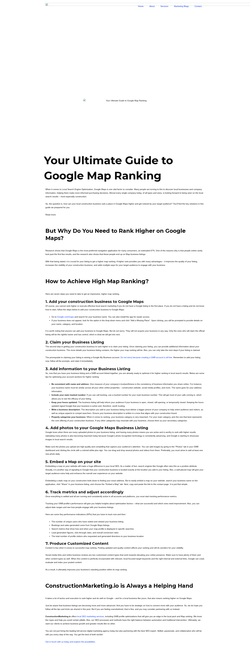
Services (164, 6)
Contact (198, 6)
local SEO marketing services (90, 616)
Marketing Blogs (181, 6)
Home (141, 6)
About (152, 6)
